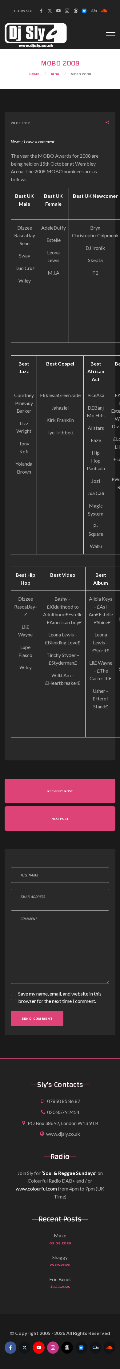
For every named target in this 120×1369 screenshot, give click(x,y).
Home (34, 74)
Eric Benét (60, 1279)
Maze (60, 1235)
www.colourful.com (36, 1188)
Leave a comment (39, 142)
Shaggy (60, 1257)
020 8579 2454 (63, 1112)
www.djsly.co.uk (63, 1134)
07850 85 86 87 (63, 1101)
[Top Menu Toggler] (111, 35)
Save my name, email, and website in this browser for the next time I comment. (60, 997)
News (15, 141)
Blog (55, 74)
